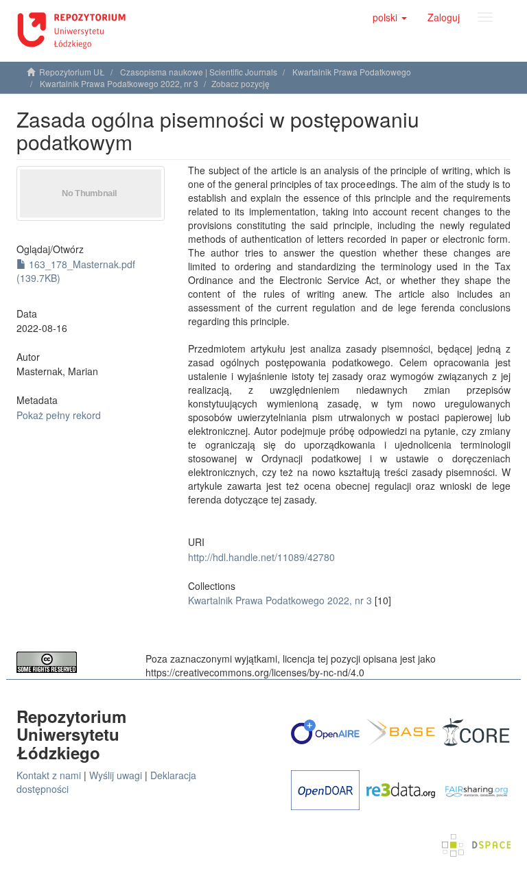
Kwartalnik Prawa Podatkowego (351, 72)
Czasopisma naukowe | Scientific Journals (198, 72)
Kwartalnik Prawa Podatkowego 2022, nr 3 (119, 83)
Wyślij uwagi (115, 775)
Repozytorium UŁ (72, 72)
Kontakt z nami (48, 775)
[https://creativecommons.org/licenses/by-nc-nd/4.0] (70, 662)
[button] (389, 17)
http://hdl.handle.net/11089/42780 (261, 557)
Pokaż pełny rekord (58, 415)
